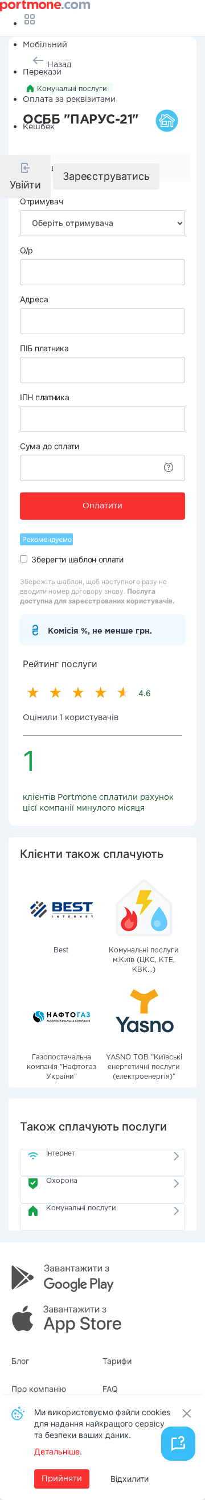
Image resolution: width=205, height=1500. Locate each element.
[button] (25, 176)
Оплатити (102, 506)
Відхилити (129, 1478)
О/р (26, 250)
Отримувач (41, 201)
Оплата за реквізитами (69, 99)
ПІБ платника (44, 348)
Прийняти (62, 1479)
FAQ (110, 1389)
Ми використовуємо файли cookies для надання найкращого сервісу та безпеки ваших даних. (102, 1423)
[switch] (23, 558)
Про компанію (38, 1389)
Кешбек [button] (39, 127)
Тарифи (117, 1361)
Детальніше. (58, 1451)
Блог (20, 1361)
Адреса (34, 299)
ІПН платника (44, 397)
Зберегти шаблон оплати (77, 559)
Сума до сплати (49, 446)
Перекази (42, 72)
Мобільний (45, 45)
